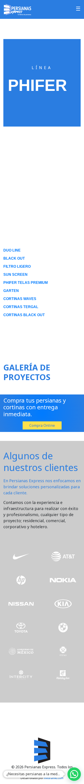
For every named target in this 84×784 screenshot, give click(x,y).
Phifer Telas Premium (25, 283)
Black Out (14, 258)
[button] (74, 774)
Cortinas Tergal (20, 307)
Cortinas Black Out (24, 315)
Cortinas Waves (19, 299)
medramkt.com (53, 778)
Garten (11, 291)
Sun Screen (15, 274)
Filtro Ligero (17, 266)
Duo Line (12, 250)
